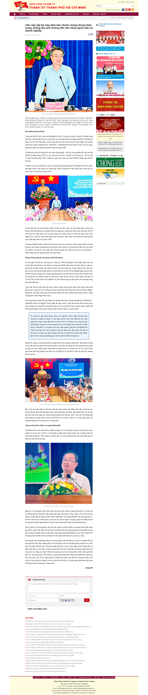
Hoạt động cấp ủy (107, 54)
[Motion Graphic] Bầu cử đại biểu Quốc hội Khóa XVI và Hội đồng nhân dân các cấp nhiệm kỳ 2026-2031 (110, 143)
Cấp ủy (45, 14)
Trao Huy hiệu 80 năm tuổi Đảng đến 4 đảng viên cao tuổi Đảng (45, 642)
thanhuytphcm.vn (66, 693)
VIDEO (102, 115)
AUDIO (112, 115)
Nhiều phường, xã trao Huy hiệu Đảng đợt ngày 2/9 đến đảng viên (109, 76)
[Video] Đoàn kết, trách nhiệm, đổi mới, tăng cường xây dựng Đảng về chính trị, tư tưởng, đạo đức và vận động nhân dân (110, 149)
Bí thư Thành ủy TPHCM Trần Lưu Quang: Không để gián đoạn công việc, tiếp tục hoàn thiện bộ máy (56, 647)
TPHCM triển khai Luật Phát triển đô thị (38, 658)
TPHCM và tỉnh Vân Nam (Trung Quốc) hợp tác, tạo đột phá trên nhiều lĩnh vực (50, 632)
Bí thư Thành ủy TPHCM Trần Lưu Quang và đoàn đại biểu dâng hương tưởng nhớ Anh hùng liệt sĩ (56, 660)
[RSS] (132, 10)
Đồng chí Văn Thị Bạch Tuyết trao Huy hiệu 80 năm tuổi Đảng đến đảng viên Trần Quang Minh (54, 663)
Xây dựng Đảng (34, 14)
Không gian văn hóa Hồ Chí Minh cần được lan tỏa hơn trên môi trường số (48, 624)
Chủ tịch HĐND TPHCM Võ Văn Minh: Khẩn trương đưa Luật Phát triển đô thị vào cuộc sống (54, 639)
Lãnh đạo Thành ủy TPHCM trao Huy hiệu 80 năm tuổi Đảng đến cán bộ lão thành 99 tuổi (53, 637)
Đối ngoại (86, 14)
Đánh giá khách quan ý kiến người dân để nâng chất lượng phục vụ (46, 671)
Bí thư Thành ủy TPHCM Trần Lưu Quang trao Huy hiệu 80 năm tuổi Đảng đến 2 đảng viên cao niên (56, 634)
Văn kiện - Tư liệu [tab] (116, 155)
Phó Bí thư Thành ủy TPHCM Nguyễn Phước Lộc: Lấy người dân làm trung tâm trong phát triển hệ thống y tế (59, 626)
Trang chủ (37, 677)
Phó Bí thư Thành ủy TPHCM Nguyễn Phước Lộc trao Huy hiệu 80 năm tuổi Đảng (51, 666)
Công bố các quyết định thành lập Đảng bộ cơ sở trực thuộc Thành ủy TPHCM (50, 650)
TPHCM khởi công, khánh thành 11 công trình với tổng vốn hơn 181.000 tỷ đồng (50, 621)
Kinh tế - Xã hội (56, 14)
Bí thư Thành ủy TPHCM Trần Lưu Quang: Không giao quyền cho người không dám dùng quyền (55, 653)
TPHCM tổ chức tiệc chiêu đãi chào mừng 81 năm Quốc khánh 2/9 (46, 668)
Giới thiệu (121, 2)
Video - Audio (130, 2)
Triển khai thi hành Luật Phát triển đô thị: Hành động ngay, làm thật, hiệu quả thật (50, 655)
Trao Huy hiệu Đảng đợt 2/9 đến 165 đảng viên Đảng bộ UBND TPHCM (47, 629)
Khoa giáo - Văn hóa (99, 14)
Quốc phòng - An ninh (72, 14)
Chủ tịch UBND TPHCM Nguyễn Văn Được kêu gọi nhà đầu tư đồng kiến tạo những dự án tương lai (56, 645)
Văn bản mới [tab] (103, 155)
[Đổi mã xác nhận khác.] (75, 600)
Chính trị (22, 14)
